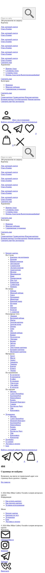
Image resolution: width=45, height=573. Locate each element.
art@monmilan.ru (7, 540)
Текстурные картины (18, 347)
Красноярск (14, 410)
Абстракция (15, 264)
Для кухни (14, 383)
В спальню (14, 381)
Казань (13, 400)
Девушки (13, 339)
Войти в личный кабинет (11, 122)
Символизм (14, 285)
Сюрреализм (15, 266)
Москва (13, 391)
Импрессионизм (16, 261)
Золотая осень (15, 324)
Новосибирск (15, 398)
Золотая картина (16, 322)
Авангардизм (15, 270)
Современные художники (16, 89)
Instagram (4, 551)
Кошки (13, 335)
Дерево (13, 371)
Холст (12, 356)
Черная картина (34, 99)
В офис (13, 379)
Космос (13, 341)
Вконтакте (5, 571)
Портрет (13, 308)
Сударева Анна (12, 73)
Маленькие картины (18, 352)
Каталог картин (12, 253)
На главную (5, 482)
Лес (11, 331)
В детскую (14, 387)
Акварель (14, 362)
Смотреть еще (6, 63)
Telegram (4, 562)
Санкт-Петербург (17, 394)
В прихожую (15, 377)
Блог (7, 446)
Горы (12, 329)
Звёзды (13, 343)
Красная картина (31, 97)
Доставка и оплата (13, 444)
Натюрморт (14, 297)
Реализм (13, 259)
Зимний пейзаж (16, 333)
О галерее (9, 442)
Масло (12, 358)
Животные (14, 299)
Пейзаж (13, 291)
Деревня (13, 316)
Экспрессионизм (16, 268)
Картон (13, 366)
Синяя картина (19, 97)
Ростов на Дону (16, 431)
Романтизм (14, 282)
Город (12, 295)
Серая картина (6, 97)
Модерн (13, 272)
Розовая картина (7, 99)
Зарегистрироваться (29, 122)
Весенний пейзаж (17, 318)
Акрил (12, 360)
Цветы (12, 320)
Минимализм (15, 274)
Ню (11, 305)
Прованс (13, 287)
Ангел (12, 345)
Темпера (13, 364)
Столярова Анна (12, 71)
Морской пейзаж (16, 293)
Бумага (13, 368)
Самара (13, 404)
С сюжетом (14, 312)
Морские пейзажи (13, 87)
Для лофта (14, 385)
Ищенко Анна (11, 69)
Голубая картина (20, 99)
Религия (13, 310)
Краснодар (14, 437)
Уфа (11, 408)
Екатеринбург (15, 396)
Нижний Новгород (17, 402)
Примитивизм (15, 278)
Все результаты (18, 101)
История (13, 303)
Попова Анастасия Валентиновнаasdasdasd (22, 75)
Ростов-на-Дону (16, 406)
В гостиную (15, 375)
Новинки (9, 85)
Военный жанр (16, 301)
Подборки (10, 440)
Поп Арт (13, 280)
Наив (12, 276)
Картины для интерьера (19, 257)
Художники (10, 414)
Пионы (13, 326)
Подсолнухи (15, 337)
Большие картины (17, 350)
